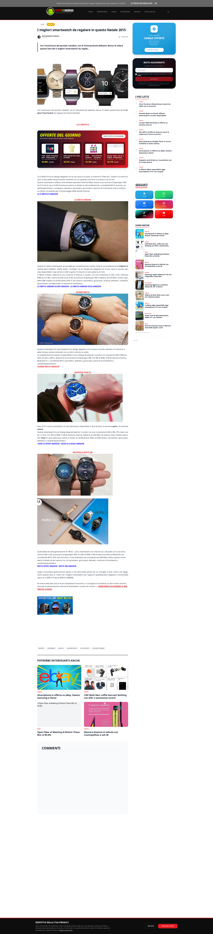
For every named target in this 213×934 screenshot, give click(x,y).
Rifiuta (151, 926)
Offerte (137, 12)
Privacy (139, 75)
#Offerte (41, 648)
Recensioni (125, 12)
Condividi (124, 37)
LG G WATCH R (83, 124)
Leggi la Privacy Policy (65, 930)
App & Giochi (150, 12)
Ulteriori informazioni (141, 3)
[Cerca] (168, 12)
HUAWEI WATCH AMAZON (48, 366)
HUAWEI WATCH (83, 292)
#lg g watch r (85, 648)
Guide (114, 12)
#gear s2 (61, 648)
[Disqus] (83, 781)
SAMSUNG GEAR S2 (82, 372)
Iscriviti (154, 79)
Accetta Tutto (168, 926)
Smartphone (102, 12)
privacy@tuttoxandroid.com (154, 85)
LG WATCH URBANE (82, 200)
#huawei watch (72, 648)
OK (156, 3)
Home (41, 24)
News (91, 12)
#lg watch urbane (98, 648)
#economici (51, 648)
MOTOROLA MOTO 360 (83, 452)
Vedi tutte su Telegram (114, 136)
